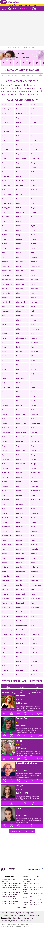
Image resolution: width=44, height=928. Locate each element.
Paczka (33, 104)
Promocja (5, 576)
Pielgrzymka (20, 284)
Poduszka (19, 428)
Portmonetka (35, 491)
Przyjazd (5, 643)
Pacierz (4, 104)
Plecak (4, 374)
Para (18, 167)
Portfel (18, 491)
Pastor (4, 190)
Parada (33, 167)
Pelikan (4, 230)
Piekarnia (5, 275)
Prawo (4, 549)
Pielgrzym (34, 280)
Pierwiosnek (20, 302)
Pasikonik (19, 181)
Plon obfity (20, 378)
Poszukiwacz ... (36, 500)
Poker (18, 455)
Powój (33, 518)
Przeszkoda (35, 621)
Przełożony (6, 607)
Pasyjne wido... (7, 194)
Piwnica (4, 356)
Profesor (5, 567)
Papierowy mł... (21, 158)
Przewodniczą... (7, 630)
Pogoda (4, 446)
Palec (18, 127)
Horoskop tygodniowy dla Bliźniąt (31, 897)
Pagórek (19, 113)
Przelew (34, 603)
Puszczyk (5, 675)
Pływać (18, 401)
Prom (4, 571)
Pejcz (33, 226)
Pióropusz (34, 342)
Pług (3, 401)
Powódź (19, 518)
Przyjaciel (34, 639)
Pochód (19, 405)
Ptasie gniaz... (21, 657)
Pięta (3, 315)
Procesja (19, 563)
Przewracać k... (36, 630)
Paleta (18, 131)
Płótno (18, 396)
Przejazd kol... (36, 598)
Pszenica (34, 652)
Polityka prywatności (9, 915)
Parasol (4, 172)
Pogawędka (35, 441)
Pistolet (19, 351)
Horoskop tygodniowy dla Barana (31, 890)
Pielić (33, 284)
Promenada (20, 571)
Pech (3, 226)
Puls (17, 666)
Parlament (34, 172)
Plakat (33, 360)
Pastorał (19, 190)
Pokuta (33, 459)
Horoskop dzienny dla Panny (10, 899)
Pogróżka (19, 446)
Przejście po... (7, 603)
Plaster (33, 365)
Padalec (19, 109)
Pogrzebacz (20, 450)
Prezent (4, 554)
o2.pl (29, 921)
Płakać (33, 387)
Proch (33, 563)
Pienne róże (6, 293)
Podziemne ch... (7, 437)
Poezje (4, 441)
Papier (33, 154)
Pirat (18, 347)
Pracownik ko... (36, 531)
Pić (3, 257)
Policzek (5, 468)
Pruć (32, 589)
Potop (33, 509)
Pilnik (18, 324)
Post (17, 500)
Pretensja (34, 549)
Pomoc (33, 477)
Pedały (18, 226)
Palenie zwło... (36, 127)
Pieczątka (5, 266)
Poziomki (5, 522)
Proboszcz (20, 558)
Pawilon (34, 212)
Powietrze (34, 513)
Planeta (19, 365)
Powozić (5, 518)
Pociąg (33, 405)
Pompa (4, 482)
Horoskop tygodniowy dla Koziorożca (31, 880)
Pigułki (18, 315)
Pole (3, 464)
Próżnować (20, 589)
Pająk (4, 118)
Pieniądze (20, 289)
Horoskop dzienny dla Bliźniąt (10, 892)
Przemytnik (35, 607)
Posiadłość (5, 500)
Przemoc (19, 607)
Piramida (5, 347)
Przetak (33, 625)
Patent (33, 203)
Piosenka (34, 338)
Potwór (4, 513)
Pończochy (34, 482)
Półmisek (5, 531)
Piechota (5, 262)
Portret (4, 495)
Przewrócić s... (7, 634)
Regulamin (30, 912)
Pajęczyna (20, 118)
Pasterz (33, 185)
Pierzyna (34, 302)
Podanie (34, 410)
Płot (3, 396)
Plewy (4, 378)
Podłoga (19, 419)
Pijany (18, 320)
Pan (3, 145)
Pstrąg (4, 652)
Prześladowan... (22, 625)
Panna (33, 145)
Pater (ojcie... (6, 208)
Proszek (19, 580)
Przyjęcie (19, 643)
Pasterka (19, 185)
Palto (33, 136)
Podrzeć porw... (21, 423)
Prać (32, 536)
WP (8, 47)
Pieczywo (19, 271)
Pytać (33, 675)
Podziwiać (20, 437)
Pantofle (34, 149)
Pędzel (18, 244)
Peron (33, 235)
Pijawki (33, 320)
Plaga (18, 360)
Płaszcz (19, 392)
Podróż (4, 423)
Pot (32, 504)
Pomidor (5, 477)
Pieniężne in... (35, 289)
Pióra (18, 342)
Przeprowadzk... (22, 616)
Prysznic (5, 594)
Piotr (3, 342)
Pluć (3, 383)
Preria (18, 549)
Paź (32, 217)
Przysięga (19, 648)
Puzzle (18, 675)
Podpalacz (34, 419)
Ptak (3, 657)
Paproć (18, 163)
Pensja (33, 230)
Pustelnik (19, 670)
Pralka (33, 540)
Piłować (4, 333)
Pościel (4, 504)
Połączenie (6, 473)
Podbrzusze (20, 414)
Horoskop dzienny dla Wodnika (11, 883)
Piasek (18, 253)
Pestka (4, 239)
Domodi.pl (16, 918)
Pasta (33, 181)
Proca (33, 558)
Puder (4, 666)
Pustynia (34, 670)
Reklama (22, 915)
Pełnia (18, 230)
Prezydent (20, 554)
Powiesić (19, 513)
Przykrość (34, 643)
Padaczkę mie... (7, 109)
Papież (4, 163)
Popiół (18, 486)
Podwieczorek (21, 432)
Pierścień (34, 298)
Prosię (33, 576)
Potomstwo (20, 509)
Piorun (4, 338)
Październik (6, 221)
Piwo (18, 356)
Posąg (33, 495)
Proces (4, 563)
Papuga (4, 167)
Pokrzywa (5, 459)
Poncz (18, 482)
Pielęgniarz (20, 280)
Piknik (4, 324)
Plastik (4, 369)
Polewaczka (20, 464)
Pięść (32, 311)
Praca (18, 531)
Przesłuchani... (21, 621)
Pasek (4, 181)
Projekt (19, 567)
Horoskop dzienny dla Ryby (9, 885)
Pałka (18, 140)
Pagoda (4, 113)
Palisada (5, 136)
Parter (18, 176)
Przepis (33, 612)
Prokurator (35, 567)
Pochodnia (5, 405)
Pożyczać (19, 527)
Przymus (5, 648)
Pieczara (19, 262)
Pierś (18, 298)
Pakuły (18, 122)
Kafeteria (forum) (28, 918)
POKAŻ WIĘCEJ (21, 908)
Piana (33, 248)
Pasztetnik (20, 199)
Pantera (19, 149)
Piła (3, 329)
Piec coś (34, 257)
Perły (18, 235)
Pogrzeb (5, 450)
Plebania (34, 369)
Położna (19, 473)
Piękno (18, 311)
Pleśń (33, 374)
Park (18, 172)
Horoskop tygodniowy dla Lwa (32, 902)
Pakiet (33, 118)
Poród (4, 491)
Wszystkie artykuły (34, 915)
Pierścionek (6, 302)
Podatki (4, 414)
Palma (18, 136)
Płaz (32, 392)
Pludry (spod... (21, 383)
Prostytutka (6, 580)
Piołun (33, 333)
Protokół (19, 585)
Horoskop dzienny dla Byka (9, 890)
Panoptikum (6, 149)
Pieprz (33, 293)
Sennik (25, 47)
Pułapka (34, 666)
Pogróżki (34, 446)
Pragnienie (20, 540)
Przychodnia (20, 639)
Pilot (32, 324)
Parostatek (6, 176)
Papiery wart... (36, 158)
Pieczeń (19, 266)
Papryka (34, 163)
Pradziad (5, 540)
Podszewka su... (7, 428)
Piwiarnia (34, 351)
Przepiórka (20, 612)
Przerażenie (6, 621)
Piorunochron (21, 338)
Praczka (19, 536)
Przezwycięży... (36, 634)
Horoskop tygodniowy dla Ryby (33, 887)
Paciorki (19, 104)
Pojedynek (5, 455)
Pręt (3, 558)
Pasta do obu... (7, 185)
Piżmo (33, 356)
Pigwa (33, 315)
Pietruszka (5, 311)
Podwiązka (35, 428)
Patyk (33, 208)
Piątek (33, 253)
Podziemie (34, 432)
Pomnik (19, 477)
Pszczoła (19, 652)
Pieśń (33, 307)
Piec (17, 257)
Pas (32, 176)
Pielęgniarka (6, 280)
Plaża (18, 369)
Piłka (18, 329)
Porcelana (34, 486)
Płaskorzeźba (6, 392)
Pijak (3, 320)
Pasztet (4, 199)
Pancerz (19, 145)
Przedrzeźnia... (21, 598)
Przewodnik (20, 630)
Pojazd (33, 450)
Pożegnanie (6, 527)
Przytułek (34, 648)
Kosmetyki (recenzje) (9, 921)
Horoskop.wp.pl (16, 47)
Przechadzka (6, 598)
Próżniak (5, 589)
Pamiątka (34, 140)
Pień (18, 293)
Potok (4, 509)
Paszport (34, 194)
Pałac (4, 140)
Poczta (18, 410)
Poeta (33, 437)
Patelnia (19, 203)
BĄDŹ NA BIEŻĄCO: (34, 869)
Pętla (18, 248)
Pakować (5, 122)
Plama (4, 365)
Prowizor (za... (36, 585)
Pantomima (6, 154)
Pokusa (18, 459)
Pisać (32, 347)
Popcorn (5, 486)
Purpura (5, 670)
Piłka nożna (35, 329)
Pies (3, 307)
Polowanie (34, 468)
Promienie (34, 571)
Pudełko (34, 661)
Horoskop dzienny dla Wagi (9, 901)
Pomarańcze (35, 473)
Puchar (18, 661)
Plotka (33, 378)
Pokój (33, 455)
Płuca (33, 396)
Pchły (33, 221)
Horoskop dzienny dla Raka (9, 894)
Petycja (33, 239)
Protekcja (34, 580)
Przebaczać (20, 594)
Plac (3, 360)
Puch (3, 661)
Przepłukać (6, 616)
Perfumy (5, 235)
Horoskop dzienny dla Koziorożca (8, 880)
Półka (33, 527)
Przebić (33, 594)
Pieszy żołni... (21, 307)
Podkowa (5, 419)
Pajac (33, 113)
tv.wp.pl (22, 921)
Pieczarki (34, 262)
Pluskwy (34, 383)
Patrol (18, 208)
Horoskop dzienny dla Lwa (9, 897)
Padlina (33, 109)
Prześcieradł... (7, 625)
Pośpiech (19, 504)
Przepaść (5, 612)
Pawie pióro (20, 212)
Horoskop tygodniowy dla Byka (33, 894)
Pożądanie (34, 522)
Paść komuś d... (7, 203)
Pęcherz (5, 244)
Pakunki (33, 122)
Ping (18, 333)
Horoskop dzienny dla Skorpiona (8, 904)
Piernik (4, 298)
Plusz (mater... (7, 387)
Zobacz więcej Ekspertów (22, 831)
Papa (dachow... (22, 154)
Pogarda (19, 441)
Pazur (18, 217)
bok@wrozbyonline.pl (16, 912)
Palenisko (5, 131)
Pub (32, 657)
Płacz (18, 387)
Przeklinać (20, 603)
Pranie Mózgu (7, 545)
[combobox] (22, 75)
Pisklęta (4, 351)
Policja (33, 464)
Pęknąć (33, 244)
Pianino (4, 253)
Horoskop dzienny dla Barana (10, 888)
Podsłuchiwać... (36, 423)
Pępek (4, 248)
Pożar (18, 522)
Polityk (18, 468)
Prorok (18, 576)
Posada (19, 495)
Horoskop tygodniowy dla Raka (33, 900)
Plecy (18, 374)
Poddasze (34, 414)
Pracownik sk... (7, 536)
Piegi (33, 271)
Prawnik (34, 545)
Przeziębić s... (21, 634)
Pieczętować (35, 266)
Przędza (5, 639)
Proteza (4, 585)
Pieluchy (5, 289)
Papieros (5, 158)
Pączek (18, 221)
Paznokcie (5, 217)
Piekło (33, 275)
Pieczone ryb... (7, 271)
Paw (3, 212)
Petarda (19, 239)
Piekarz (19, 275)
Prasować (19, 545)
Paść (32, 199)
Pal (3, 127)
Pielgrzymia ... (7, 284)
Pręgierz (34, 554)
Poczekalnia (6, 410)
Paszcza (19, 194)
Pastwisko (34, 190)
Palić (32, 131)
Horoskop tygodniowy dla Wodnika (31, 884)
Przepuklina (35, 616)
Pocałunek (34, 401)
